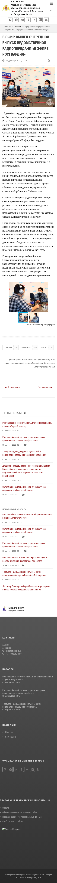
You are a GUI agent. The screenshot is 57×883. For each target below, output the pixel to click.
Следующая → (45, 387)
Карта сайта (10, 736)
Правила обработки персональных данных (21, 817)
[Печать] (49, 60)
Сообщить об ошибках (12, 821)
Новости (9, 732)
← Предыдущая (12, 387)
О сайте (5, 808)
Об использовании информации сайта (19, 812)
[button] (51, 285)
